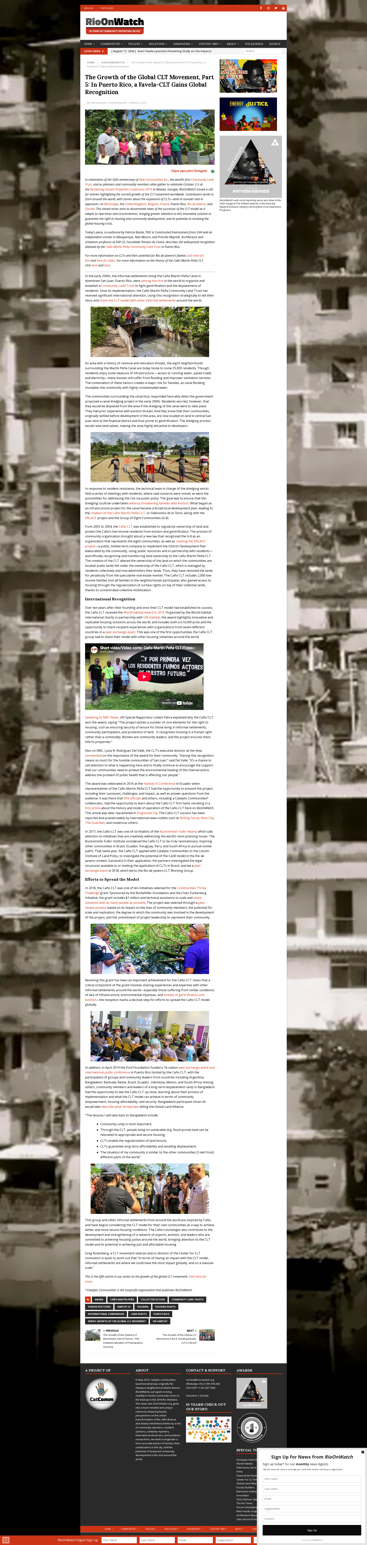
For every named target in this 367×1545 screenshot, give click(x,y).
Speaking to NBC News (101, 717)
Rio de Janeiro (196, 204)
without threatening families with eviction (159, 503)
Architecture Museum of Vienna (254, 1515)
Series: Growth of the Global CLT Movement (117, 1321)
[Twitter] (276, 8)
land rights (139, 1314)
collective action (153, 1299)
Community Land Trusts (187, 1299)
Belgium (153, 204)
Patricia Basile (98, 102)
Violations (157, 44)
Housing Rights (165, 1306)
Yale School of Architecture (251, 1519)
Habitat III (123, 1306)
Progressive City (147, 813)
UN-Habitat (151, 617)
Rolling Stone (189, 818)
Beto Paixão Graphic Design (252, 1511)
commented (93, 755)
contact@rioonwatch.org (200, 1379)
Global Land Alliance (248, 1483)
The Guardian (95, 823)
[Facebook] (261, 8)
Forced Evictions (99, 1306)
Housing (142, 1306)
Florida (89, 209)
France (164, 204)
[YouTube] (283, 8)
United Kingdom (135, 204)
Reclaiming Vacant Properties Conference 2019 (121, 189)
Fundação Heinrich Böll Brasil (253, 1459)
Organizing (181, 44)
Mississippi (111, 204)
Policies (134, 44)
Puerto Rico (161, 1314)
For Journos (254, 44)
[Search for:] (263, 51)
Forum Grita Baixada (248, 1507)
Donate (274, 44)
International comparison (106, 1314)
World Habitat (244, 1463)
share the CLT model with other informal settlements (137, 300)
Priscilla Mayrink (117, 102)
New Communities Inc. (153, 179)
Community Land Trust (117, 286)
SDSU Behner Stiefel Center (252, 1499)
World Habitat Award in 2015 (143, 612)
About (231, 44)
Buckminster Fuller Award (178, 831)
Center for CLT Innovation (251, 1479)
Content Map (208, 44)
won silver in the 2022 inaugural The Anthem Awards (250, 202)
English (88, 8)
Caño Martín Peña (122, 1299)
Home (88, 44)
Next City (207, 818)
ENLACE (91, 518)
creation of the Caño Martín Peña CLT (118, 513)
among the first (152, 281)
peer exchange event (120, 632)
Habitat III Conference (159, 783)
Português (107, 8)
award (99, 1299)
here (94, 265)
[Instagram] (268, 8)
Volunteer (191, 1395)
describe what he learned (120, 1107)
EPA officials (132, 798)
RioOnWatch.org (162, 1403)
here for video (106, 260)
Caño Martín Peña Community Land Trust (133, 247)
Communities (110, 44)
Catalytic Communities (163, 1379)
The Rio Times (244, 1503)
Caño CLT (126, 526)
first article (92, 808)
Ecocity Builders (245, 1487)
